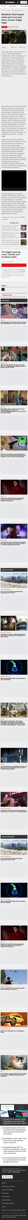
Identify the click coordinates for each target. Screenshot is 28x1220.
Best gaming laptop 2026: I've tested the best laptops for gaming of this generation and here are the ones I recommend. (14, 1150)
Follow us (15, 47)
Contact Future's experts (8, 1186)
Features (4, 27)
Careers (4, 1206)
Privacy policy (5, 1193)
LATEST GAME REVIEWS (20, 1107)
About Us (4, 1183)
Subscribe (23, 2)
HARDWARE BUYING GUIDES (7, 1107)
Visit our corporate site (14, 1172)
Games (3, 10)
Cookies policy (5, 1196)
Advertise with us (6, 1200)
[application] (14, 179)
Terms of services (20, 269)
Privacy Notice (22, 271)
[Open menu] (3, 2)
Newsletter (23, 47)
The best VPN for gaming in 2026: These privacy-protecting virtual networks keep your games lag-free (15, 1121)
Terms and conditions (7, 1190)
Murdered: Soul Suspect (17, 10)
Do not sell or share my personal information (13, 1210)
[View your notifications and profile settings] (14, 2)
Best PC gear (12, 6)
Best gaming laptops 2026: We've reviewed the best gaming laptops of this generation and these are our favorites (14, 1131)
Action (8, 10)
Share (5, 47)
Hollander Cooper (14, 26)
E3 (3, 289)
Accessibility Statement (8, 1203)
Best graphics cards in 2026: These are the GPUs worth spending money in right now (15, 1140)
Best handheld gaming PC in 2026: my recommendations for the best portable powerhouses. (14, 1160)
